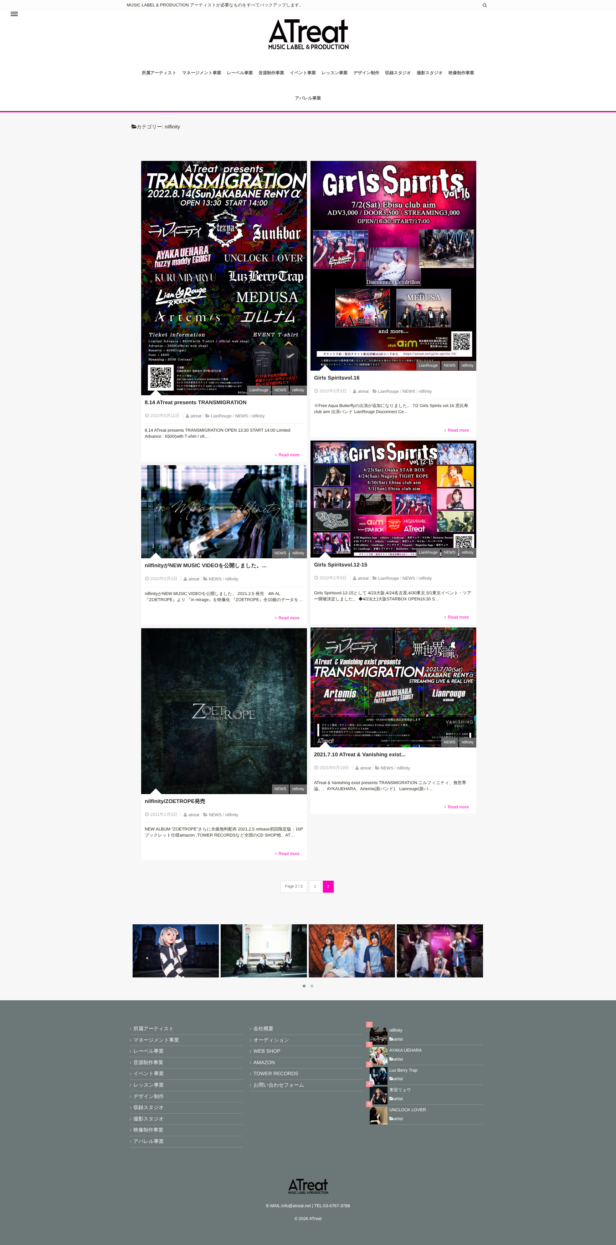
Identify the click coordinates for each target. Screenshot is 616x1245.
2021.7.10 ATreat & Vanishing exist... (360, 755)
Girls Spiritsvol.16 (337, 378)
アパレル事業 (308, 98)
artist (398, 1039)
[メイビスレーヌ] (279, 975)
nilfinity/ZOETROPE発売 (175, 801)
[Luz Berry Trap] (378, 1076)
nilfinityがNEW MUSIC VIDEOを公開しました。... (205, 566)
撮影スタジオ (430, 72)
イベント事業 (303, 72)
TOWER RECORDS (275, 1073)
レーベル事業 (240, 72)
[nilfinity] (455, 975)
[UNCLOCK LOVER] (378, 1115)
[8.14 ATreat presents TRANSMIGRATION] (224, 278)
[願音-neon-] (191, 975)
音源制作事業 (271, 72)
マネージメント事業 (201, 72)
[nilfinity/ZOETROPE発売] (224, 711)
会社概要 (263, 1028)
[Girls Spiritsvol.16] (393, 266)
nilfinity (298, 390)
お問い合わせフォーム (278, 1085)
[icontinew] (367, 975)
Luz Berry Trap (403, 1070)
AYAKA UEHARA (405, 1050)
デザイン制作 (366, 72)
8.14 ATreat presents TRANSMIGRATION (196, 403)
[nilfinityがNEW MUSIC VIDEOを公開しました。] (224, 511)
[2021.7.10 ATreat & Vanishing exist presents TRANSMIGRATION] (393, 687)
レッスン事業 (335, 72)
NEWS (280, 390)
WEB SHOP (266, 1051)
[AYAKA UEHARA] (378, 1056)
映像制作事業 (461, 72)
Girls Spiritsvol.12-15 (340, 565)
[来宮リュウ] (378, 1095)
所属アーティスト (159, 72)
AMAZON (264, 1062)
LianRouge (259, 390)
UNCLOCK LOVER (407, 1109)
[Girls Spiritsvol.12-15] (393, 499)
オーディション (271, 1040)
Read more (288, 454)
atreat (196, 415)
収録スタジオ (398, 72)
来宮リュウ (400, 1089)
